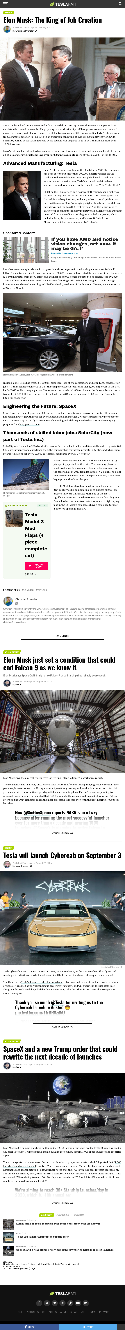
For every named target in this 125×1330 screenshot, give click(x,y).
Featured (42, 590)
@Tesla (57, 1002)
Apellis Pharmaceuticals (66, 253)
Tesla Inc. (31, 439)
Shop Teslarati (18, 505)
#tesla (65, 1264)
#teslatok (74, 1264)
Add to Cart (39, 566)
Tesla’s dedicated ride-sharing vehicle (41, 982)
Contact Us (49, 1312)
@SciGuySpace (37, 812)
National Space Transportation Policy (24, 1169)
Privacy (104, 1312)
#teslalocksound (11, 1266)
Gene (18, 684)
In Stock (43, 506)
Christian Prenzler (24, 30)
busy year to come (29, 424)
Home (19, 1312)
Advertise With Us (72, 1312)
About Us (33, 1312)
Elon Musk (28, 590)
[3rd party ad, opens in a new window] (26, 261)
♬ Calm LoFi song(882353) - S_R (19, 1268)
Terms (92, 1312)
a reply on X (35, 784)
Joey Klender (22, 866)
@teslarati (8, 1262)
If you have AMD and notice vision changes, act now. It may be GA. (84, 243)
